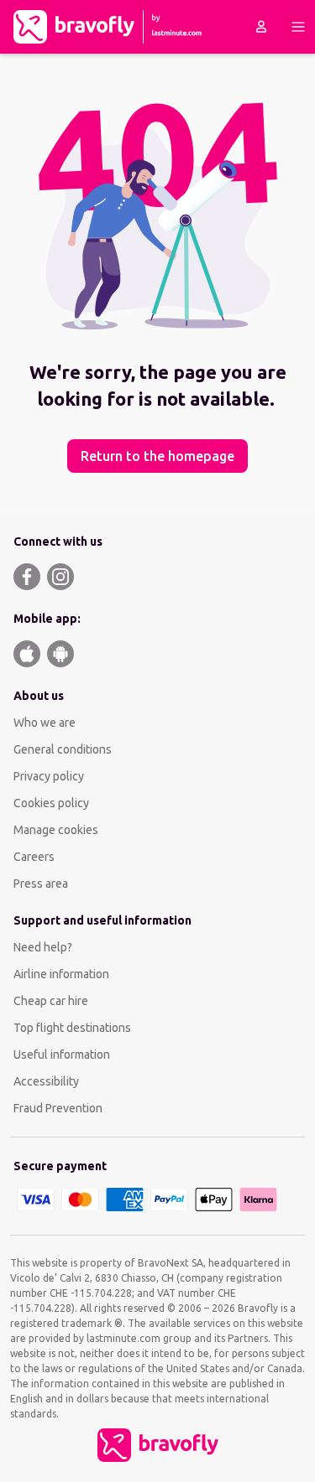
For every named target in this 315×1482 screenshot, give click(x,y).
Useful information (61, 1054)
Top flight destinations (72, 1027)
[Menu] (298, 27)
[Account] (261, 27)
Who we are (44, 722)
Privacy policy (48, 776)
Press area (40, 883)
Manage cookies (55, 830)
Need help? (42, 947)
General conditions (62, 749)
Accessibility (46, 1081)
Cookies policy (51, 803)
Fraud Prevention (57, 1108)
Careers (34, 856)
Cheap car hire (50, 1001)
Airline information (61, 974)
